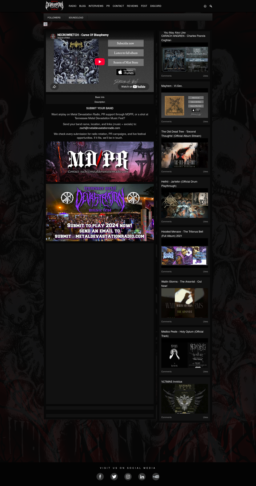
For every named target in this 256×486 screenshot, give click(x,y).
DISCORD (155, 6)
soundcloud (76, 17)
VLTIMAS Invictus (171, 381)
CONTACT (118, 6)
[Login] (205, 6)
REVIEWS (132, 6)
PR (108, 6)
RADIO (72, 6)
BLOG (82, 6)
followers (54, 17)
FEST (144, 6)
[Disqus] (100, 285)
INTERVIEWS (96, 6)
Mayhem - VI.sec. (172, 86)
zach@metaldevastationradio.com (100, 128)
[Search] (210, 6)
